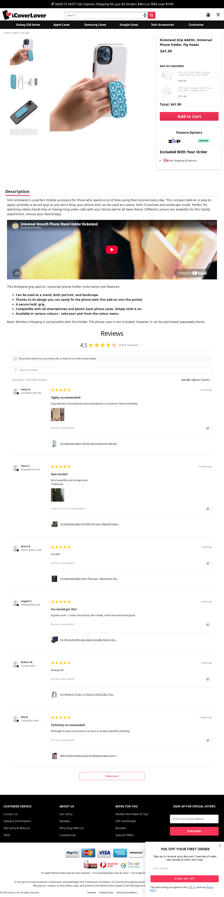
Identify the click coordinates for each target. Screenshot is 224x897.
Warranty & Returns (17, 828)
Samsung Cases (95, 25)
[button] (142, 345)
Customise (196, 25)
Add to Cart (189, 116)
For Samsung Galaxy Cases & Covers (111, 872)
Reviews (64, 821)
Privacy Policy (106, 892)
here (200, 322)
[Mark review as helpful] (208, 428)
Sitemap (91, 892)
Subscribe (194, 831)
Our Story (65, 814)
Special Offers (124, 835)
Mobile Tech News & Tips (131, 814)
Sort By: (186, 380)
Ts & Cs (191, 887)
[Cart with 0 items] (218, 14)
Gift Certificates (125, 821)
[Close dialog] (220, 845)
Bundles (120, 828)
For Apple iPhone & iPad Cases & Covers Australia (65, 872)
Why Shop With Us (71, 828)
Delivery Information (17, 821)
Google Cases (129, 25)
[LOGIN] (208, 14)
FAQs (7, 835)
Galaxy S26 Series (28, 25)
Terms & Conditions (127, 892)
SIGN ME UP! (184, 878)
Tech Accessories (162, 25)
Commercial (67, 835)
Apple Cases (61, 25)
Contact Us (11, 814)
